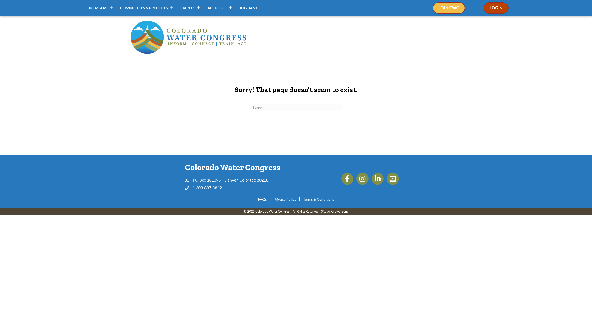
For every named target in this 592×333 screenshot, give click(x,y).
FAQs (262, 199)
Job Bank (248, 8)
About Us (217, 8)
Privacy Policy (285, 199)
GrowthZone (339, 211)
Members (98, 8)
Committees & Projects (144, 8)
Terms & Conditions (318, 199)
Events (188, 8)
